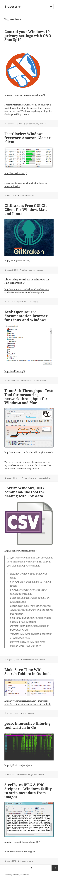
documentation (29, 380)
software (23, 195)
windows (42, 124)
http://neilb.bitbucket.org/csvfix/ (19, 550)
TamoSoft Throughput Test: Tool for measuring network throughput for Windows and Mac (28, 396)
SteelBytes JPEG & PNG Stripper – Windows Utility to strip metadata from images (28, 790)
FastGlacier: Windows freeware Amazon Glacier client (27, 137)
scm (34, 270)
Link (8, 302)
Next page (55, 868)
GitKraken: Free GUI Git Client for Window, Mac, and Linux (25, 209)
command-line (28, 659)
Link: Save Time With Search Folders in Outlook (27, 671)
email (25, 713)
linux (26, 270)
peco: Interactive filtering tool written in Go (27, 725)
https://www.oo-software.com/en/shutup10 (24, 95)
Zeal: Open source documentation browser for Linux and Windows (26, 315)
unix (36, 659)
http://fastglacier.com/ (14, 173)
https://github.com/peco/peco (18, 765)
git (23, 270)
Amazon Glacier (12, 186)
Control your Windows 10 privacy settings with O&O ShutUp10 (27, 35)
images (23, 861)
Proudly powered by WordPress (16, 874)
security (35, 124)
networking (32, 478)
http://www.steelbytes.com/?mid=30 (21, 842)
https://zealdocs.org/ (13, 371)
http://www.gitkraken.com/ (17, 260)
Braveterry (12, 6)
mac (30, 270)
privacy (29, 124)
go (32, 774)
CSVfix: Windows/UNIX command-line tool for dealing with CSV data (24, 492)
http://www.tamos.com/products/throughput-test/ (27, 452)
